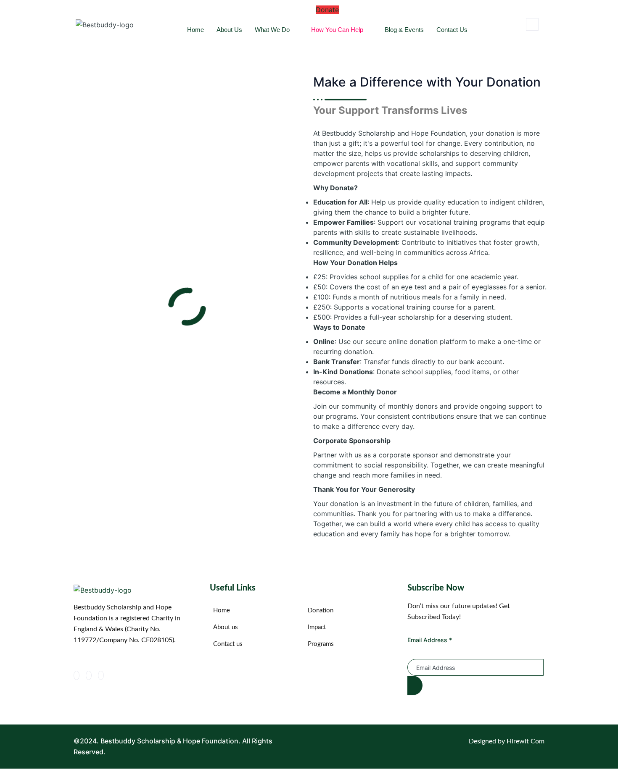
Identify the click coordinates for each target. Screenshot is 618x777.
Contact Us (451, 29)
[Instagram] (101, 675)
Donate (327, 9)
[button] (532, 24)
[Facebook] (76, 675)
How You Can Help (337, 29)
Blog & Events (404, 29)
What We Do (272, 29)
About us (229, 29)
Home (195, 29)
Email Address (429, 639)
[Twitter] (89, 675)
